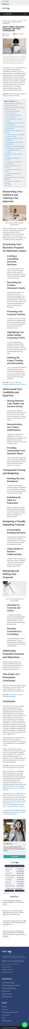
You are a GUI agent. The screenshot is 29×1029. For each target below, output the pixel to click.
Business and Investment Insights (14, 20)
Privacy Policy (5, 1015)
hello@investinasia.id (8, 972)
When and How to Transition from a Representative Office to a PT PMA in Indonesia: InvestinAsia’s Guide (13, 912)
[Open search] (25, 14)
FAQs (3, 1018)
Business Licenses (6, 993)
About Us (4, 1006)
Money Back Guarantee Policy (10, 1012)
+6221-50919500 (8, 966)
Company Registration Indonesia (10, 985)
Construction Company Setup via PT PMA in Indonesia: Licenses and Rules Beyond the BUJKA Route (14, 922)
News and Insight (6, 1020)
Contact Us (5, 1009)
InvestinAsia (14, 1027)
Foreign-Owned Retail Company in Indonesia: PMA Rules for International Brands (13, 902)
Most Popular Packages (8, 982)
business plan (10, 373)
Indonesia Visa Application (9, 988)
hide (17, 101)
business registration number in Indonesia (14, 806)
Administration (6, 991)
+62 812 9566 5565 (9, 969)
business (13, 68)
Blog (4, 20)
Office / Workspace (7, 996)
